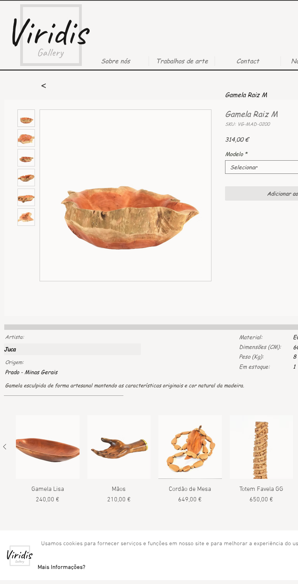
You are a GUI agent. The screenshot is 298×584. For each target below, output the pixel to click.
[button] (61, 567)
